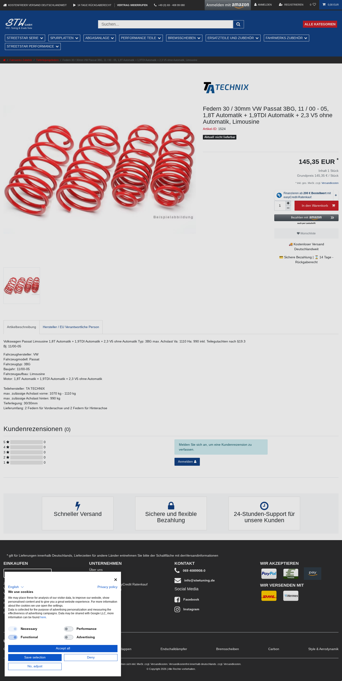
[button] (16, 587)
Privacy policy (107, 587)
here (43, 617)
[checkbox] (12, 629)
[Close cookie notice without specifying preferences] (115, 579)
